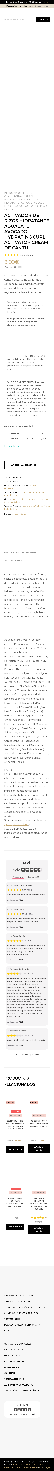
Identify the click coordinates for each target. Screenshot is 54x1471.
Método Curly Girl (12, 495)
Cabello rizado (27, 492)
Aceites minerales (21, 499)
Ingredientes (30, 552)
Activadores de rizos (33, 506)
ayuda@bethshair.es (16, 824)
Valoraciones (13, 560)
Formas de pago (13, 1367)
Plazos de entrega (14, 1361)
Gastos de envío (13, 1349)
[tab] (13, 553)
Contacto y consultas (17, 1343)
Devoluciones (12, 1355)
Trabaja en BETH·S (14, 1378)
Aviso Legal (44, 1467)
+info (45, 2)
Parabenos (42, 499)
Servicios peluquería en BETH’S (21, 1313)
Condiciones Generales (27, 1467)
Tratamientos (12, 1319)
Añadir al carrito (23, 465)
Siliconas (8, 502)
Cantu (23, 514)
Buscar (43, 19)
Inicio (8, 193)
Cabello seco (41, 492)
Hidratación (9, 488)
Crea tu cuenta (41, 6)
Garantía (9, 1373)
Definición (33, 485)
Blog (7, 1330)
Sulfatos (17, 502)
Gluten (33, 499)
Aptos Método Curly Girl (18, 1301)
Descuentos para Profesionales (22, 1324)
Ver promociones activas (18, 1295)
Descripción (12, 552)
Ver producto (15, 1149)
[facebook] (25, 1429)
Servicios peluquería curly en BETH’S (24, 1307)
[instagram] (28, 1429)
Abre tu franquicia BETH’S (18, 1384)
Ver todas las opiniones (27, 1054)
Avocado (15, 514)
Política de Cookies (22, 1464)
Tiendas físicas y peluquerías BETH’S (24, 1390)
